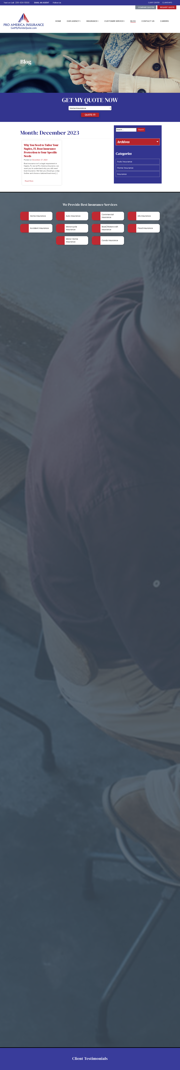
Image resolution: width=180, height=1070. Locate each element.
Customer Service (114, 21)
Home (58, 21)
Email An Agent (41, 2)
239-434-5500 (22, 2)
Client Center (154, 3)
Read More (29, 181)
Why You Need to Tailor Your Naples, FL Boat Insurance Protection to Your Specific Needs (41, 150)
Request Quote (167, 7)
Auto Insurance (124, 161)
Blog (133, 21)
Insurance (91, 21)
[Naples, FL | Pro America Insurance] (24, 21)
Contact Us (147, 21)
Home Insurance (125, 167)
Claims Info (167, 3)
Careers (164, 21)
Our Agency (73, 21)
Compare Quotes (146, 7)
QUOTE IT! (90, 114)
